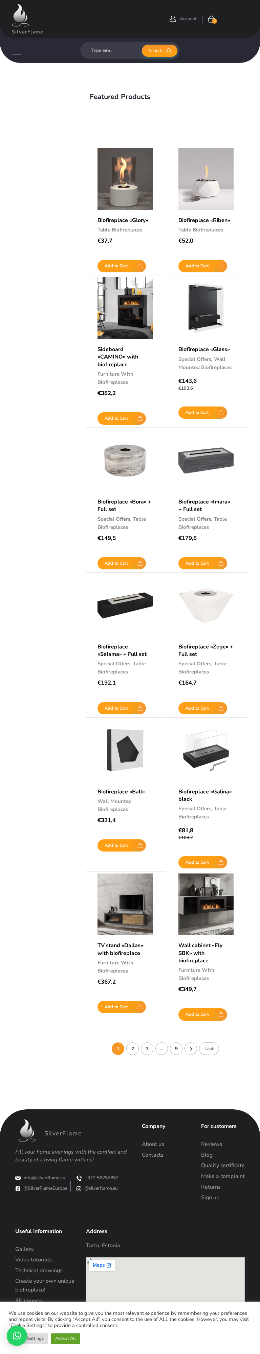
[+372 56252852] (79, 1178)
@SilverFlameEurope (45, 1188)
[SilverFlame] (20, 15)
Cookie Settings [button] (28, 1338)
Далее (191, 1048)
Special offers (194, 359)
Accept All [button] (65, 1338)
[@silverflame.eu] (79, 1188)
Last (209, 1048)
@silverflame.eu (101, 1188)
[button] (17, 1336)
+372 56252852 (101, 1178)
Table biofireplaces (120, 229)
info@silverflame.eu (44, 1178)
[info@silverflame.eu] (18, 1178)
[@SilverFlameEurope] (18, 1188)
